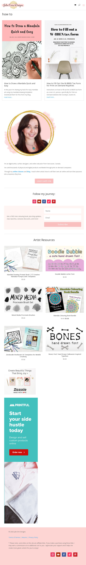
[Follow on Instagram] (34, 201)
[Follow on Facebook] (44, 201)
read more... (8, 97)
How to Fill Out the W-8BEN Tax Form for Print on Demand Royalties (64, 84)
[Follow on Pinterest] (54, 201)
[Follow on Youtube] (39, 201)
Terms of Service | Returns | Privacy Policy (23, 537)
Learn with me (44, 181)
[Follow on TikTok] (49, 201)
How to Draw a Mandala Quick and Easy (19, 84)
